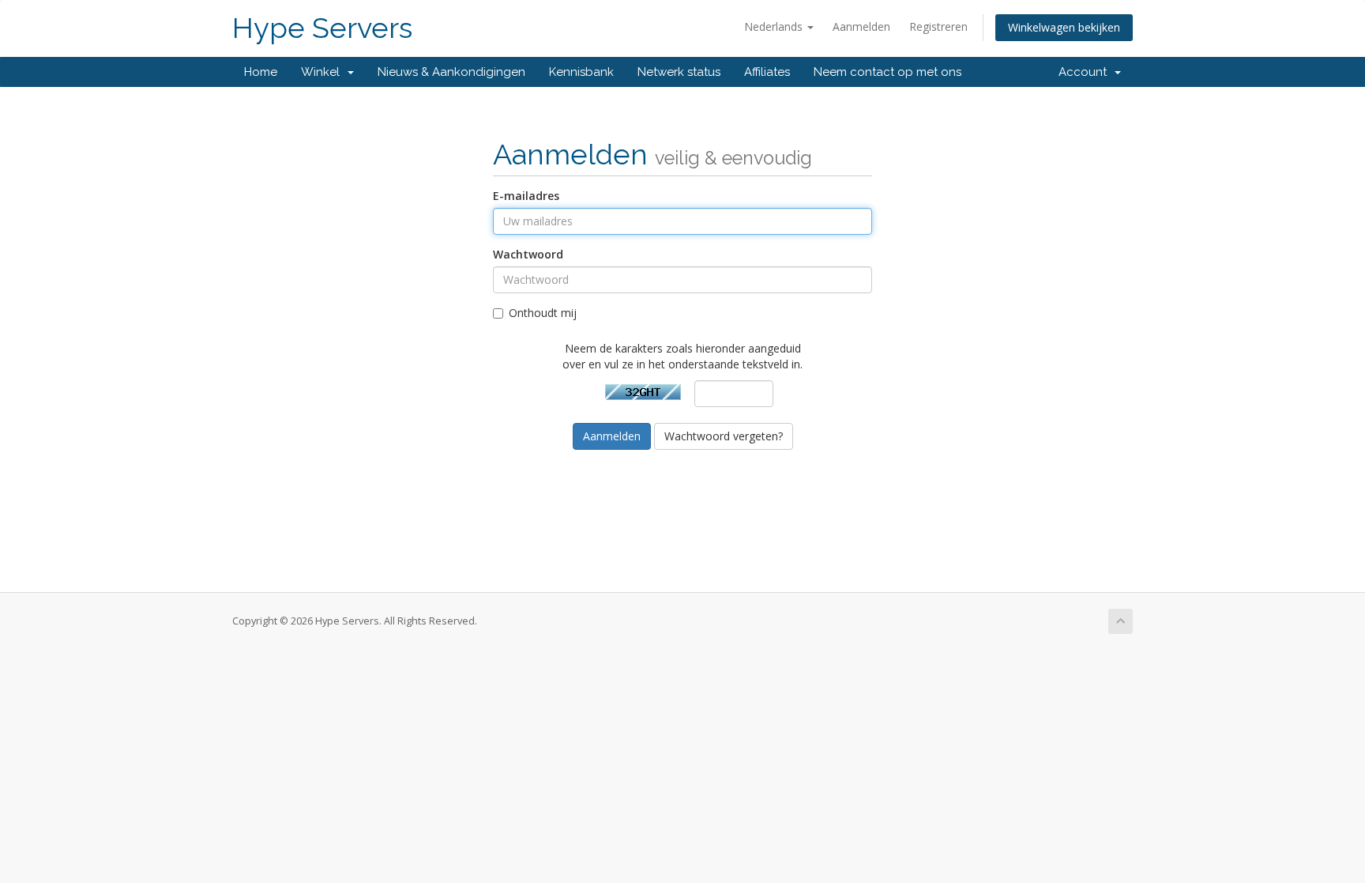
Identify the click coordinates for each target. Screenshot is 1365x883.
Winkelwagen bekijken (1064, 27)
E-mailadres (526, 195)
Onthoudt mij (543, 312)
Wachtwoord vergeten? (723, 435)
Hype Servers (322, 28)
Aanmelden (861, 26)
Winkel (323, 72)
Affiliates (767, 72)
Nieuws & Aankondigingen (451, 72)
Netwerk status (678, 72)
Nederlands (775, 26)
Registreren (938, 26)
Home (260, 72)
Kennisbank (581, 72)
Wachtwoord (528, 254)
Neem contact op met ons (887, 72)
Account (1086, 72)
